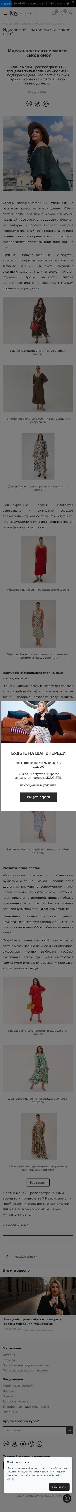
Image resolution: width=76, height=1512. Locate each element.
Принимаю (59, 1486)
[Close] (72, 705)
